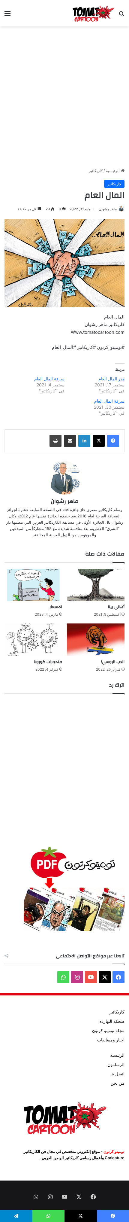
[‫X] (99, 441)
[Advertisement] (64, 97)
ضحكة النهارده (112, 1021)
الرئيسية (113, 170)
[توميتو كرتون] (93, 13)
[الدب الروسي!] (95, 639)
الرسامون (115, 1064)
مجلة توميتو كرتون (108, 1030)
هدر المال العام (111, 378)
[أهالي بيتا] (95, 585)
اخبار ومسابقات (110, 1040)
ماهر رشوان (108, 209)
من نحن (117, 1083)
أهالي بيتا (116, 607)
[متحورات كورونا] (33, 639)
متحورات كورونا (48, 662)
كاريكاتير (96, 170)
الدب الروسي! (112, 662)
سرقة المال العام (49, 378)
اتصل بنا (117, 1073)
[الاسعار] (33, 585)
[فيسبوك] (113, 441)
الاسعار (56, 607)
